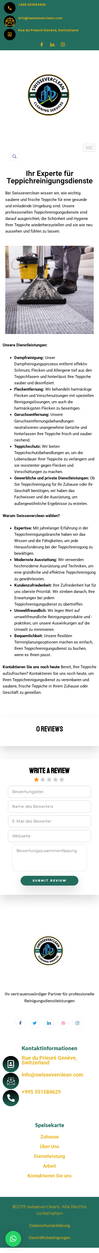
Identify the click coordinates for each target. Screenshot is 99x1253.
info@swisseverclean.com (40, 18)
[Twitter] (34, 1023)
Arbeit (49, 1166)
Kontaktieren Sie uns (49, 1175)
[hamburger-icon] (89, 147)
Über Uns (49, 1146)
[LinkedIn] (52, 45)
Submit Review (49, 880)
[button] (14, 157)
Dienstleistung (49, 1156)
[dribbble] (63, 1023)
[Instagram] (63, 45)
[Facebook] (42, 45)
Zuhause (49, 1136)
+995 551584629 (32, 4)
